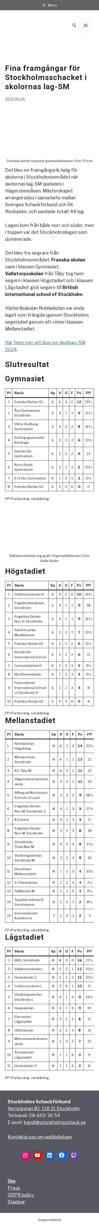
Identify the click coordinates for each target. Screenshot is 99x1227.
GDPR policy (21, 1195)
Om (11, 1181)
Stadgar (16, 1202)
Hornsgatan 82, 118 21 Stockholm (44, 1108)
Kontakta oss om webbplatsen (40, 1137)
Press (14, 1188)
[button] (74, 25)
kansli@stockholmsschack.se (55, 1122)
